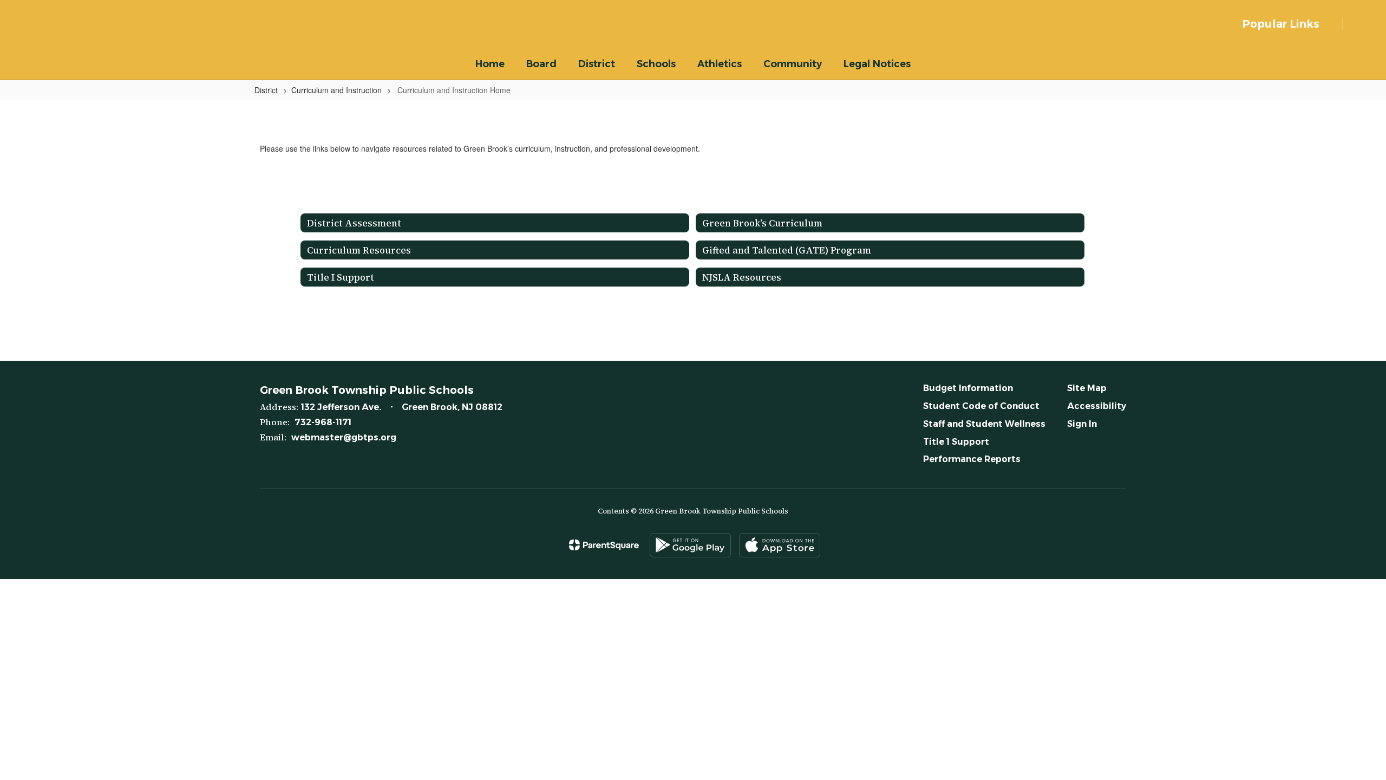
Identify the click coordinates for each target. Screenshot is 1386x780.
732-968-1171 (323, 422)
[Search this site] (1359, 23)
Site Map (1087, 388)
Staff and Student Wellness (984, 424)
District (266, 89)
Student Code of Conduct (981, 406)
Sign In (1082, 424)
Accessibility (1096, 406)
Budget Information (968, 388)
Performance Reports (972, 459)
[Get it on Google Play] (690, 545)
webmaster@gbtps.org (343, 437)
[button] (1286, 23)
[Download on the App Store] (779, 545)
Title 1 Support (956, 442)
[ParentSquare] (604, 545)
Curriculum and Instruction (336, 89)
